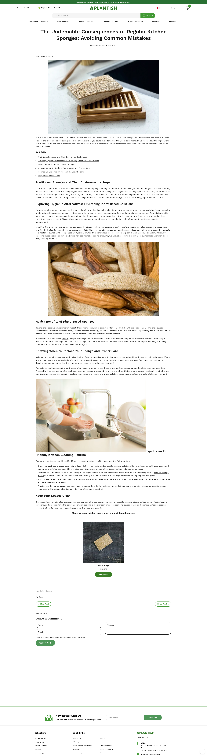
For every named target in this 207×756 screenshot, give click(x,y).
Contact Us (77, 738)
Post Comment (45, 643)
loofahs (82, 216)
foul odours (144, 360)
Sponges (49, 591)
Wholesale (76, 749)
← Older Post (43, 604)
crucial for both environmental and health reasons (123, 357)
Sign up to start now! (50, 8)
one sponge (96, 508)
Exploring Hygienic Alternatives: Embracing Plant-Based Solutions (68, 161)
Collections (40, 733)
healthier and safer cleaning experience (54, 341)
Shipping (76, 742)
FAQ (100, 753)
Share (41, 597)
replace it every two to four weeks (100, 360)
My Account (177, 8)
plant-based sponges (48, 213)
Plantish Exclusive (40, 746)
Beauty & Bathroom (41, 742)
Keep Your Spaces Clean (49, 176)
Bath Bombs (39, 753)
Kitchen (42, 591)
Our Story (102, 738)
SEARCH (150, 16)
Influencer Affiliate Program (83, 745)
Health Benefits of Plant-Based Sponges (57, 164)
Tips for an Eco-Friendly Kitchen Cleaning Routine (61, 172)
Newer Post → (163, 604)
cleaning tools (82, 486)
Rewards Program (105, 745)
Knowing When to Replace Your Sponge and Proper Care (64, 168)
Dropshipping (77, 753)
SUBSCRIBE (153, 717)
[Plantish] (103, 8)
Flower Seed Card (106, 749)
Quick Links (79, 733)
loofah (65, 339)
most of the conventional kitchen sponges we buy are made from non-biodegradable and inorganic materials (112, 188)
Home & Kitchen (40, 738)
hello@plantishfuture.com (150, 754)
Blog (101, 742)
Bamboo (37, 749)
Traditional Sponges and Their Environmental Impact (62, 157)
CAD (162, 8)
